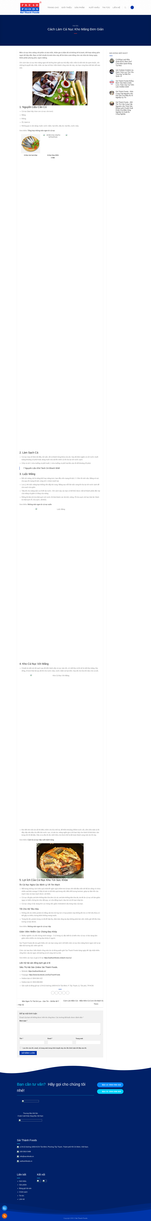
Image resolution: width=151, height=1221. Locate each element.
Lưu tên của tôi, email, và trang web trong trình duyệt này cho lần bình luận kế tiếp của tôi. (55, 1048)
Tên (21, 1038)
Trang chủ (53, 7)
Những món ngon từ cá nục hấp (39, 926)
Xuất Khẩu (94, 7)
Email (50, 1038)
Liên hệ (116, 7)
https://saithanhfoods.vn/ (37, 971)
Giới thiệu (66, 7)
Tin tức (106, 7)
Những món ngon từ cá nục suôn (40, 504)
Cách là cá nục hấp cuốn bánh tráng (41, 840)
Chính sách (23, 1192)
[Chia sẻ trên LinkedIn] (67, 992)
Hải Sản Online (34, 967)
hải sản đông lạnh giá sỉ (37, 963)
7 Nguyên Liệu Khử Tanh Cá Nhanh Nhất (41, 468)
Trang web (79, 1038)
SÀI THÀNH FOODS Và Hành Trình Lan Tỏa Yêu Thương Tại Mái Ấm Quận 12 (125, 73)
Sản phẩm (79, 7)
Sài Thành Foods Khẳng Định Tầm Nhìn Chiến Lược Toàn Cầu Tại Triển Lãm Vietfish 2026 (125, 84)
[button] (132, 7)
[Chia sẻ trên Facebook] (52, 992)
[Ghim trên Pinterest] (64, 992)
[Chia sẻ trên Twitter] (56, 992)
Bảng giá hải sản (25, 1188)
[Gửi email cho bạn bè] (60, 992)
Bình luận (23, 1021)
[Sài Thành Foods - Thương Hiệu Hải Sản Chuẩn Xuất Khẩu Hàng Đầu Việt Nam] (30, 7)
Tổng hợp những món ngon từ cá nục (41, 130)
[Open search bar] (125, 7)
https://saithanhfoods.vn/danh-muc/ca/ (57, 958)
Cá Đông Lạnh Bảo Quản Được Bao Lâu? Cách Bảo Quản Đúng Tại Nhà (124, 62)
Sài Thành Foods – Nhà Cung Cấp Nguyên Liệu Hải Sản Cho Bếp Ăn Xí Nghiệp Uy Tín (124, 94)
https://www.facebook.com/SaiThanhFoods (44, 975)
